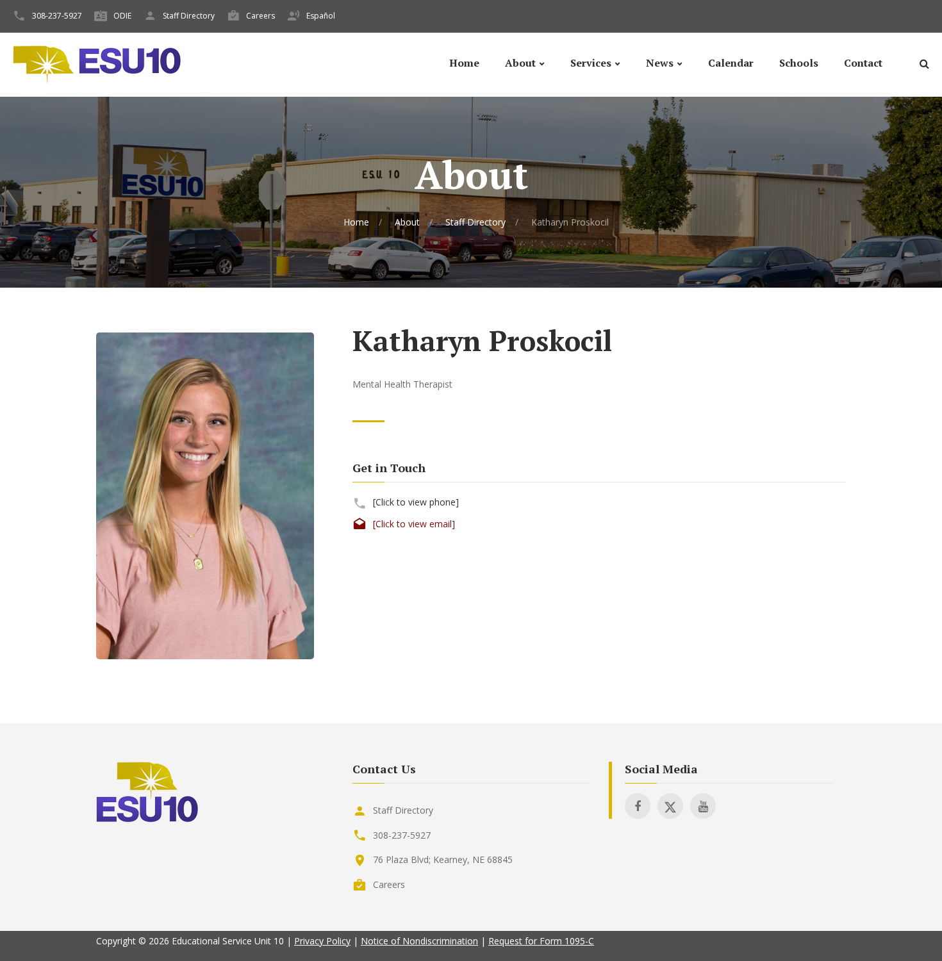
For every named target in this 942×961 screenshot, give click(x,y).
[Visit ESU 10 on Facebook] (637, 806)
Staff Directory (189, 15)
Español (320, 15)
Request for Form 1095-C (541, 941)
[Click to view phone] (416, 502)
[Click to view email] (414, 524)
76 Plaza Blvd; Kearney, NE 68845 (443, 859)
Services (590, 63)
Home (464, 63)
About (520, 63)
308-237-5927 (57, 15)
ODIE (122, 15)
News (659, 63)
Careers (260, 15)
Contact (863, 63)
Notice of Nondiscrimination (419, 941)
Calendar (731, 63)
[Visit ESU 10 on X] (670, 806)
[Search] (924, 66)
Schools (798, 63)
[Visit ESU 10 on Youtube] (703, 806)
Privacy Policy (322, 941)
